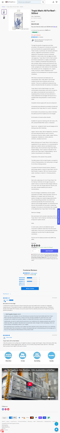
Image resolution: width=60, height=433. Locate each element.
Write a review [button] (30, 288)
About (8, 421)
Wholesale (55, 421)
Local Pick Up (14, 421)
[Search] (43, 2)
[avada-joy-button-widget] (56, 429)
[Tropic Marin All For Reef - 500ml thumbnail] (4, 17)
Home (3, 6)
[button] (34, 37)
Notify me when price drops (58, 216)
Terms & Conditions (22, 421)
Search (3, 421)
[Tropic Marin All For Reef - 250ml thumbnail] (4, 12)
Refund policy (40, 421)
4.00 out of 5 (34, 273)
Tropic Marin (37, 18)
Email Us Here (5, 429)
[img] (6, 298)
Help (34, 421)
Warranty (30, 421)
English (4, 417)
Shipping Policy (47, 421)
